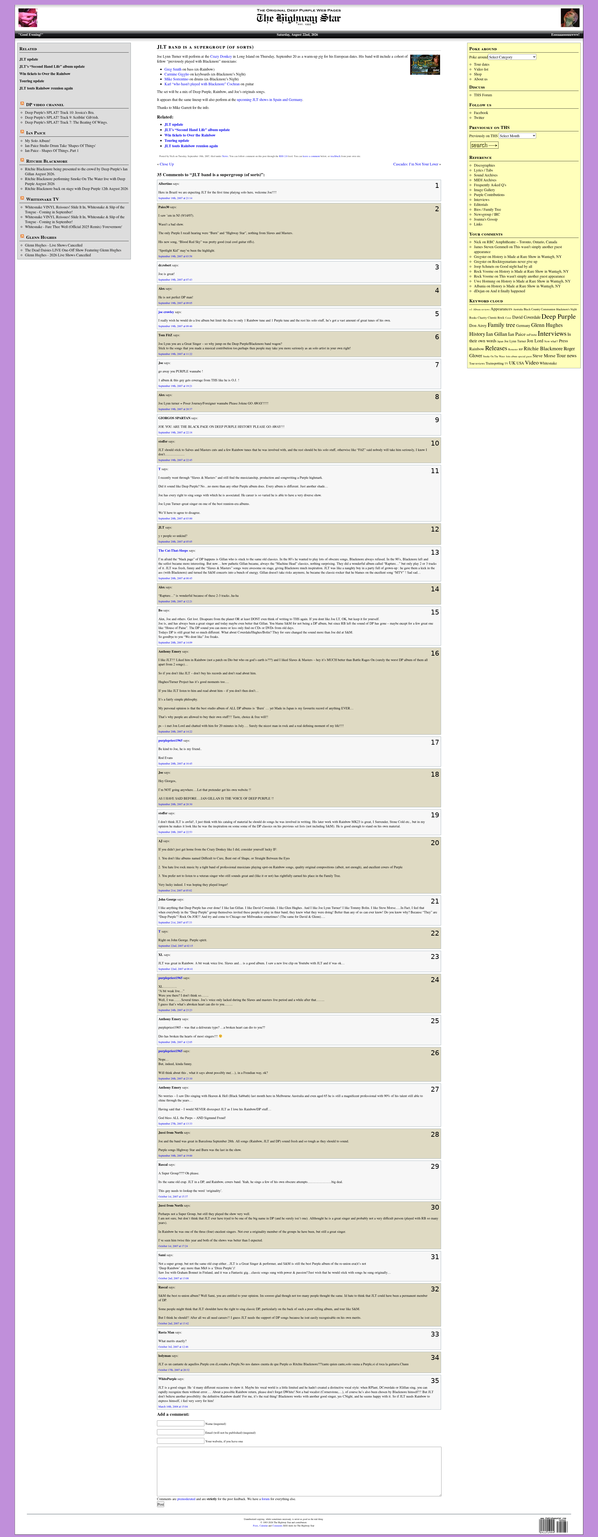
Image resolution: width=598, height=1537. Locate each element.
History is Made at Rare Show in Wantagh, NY (527, 256)
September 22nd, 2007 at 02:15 (175, 945)
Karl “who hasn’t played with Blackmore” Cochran (202, 83)
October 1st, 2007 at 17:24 (173, 1246)
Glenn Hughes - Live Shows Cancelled (53, 245)
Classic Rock (496, 317)
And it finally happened (507, 290)
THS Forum (483, 94)
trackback (335, 156)
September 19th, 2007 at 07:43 (175, 279)
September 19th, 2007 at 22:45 (175, 460)
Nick (477, 241)
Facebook (481, 112)
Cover (508, 317)
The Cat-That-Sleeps (173, 550)
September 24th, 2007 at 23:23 (175, 1010)
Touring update (31, 80)
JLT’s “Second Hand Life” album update (52, 66)
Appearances (501, 308)
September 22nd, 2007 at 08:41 (175, 969)
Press (563, 340)
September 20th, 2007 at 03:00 (175, 518)
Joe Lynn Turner (515, 341)
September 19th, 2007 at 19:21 (175, 386)
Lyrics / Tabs (483, 170)
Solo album (511, 356)
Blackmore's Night (566, 309)
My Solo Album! (37, 140)
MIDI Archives (485, 179)
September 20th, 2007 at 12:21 (175, 601)
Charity (482, 317)
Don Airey (478, 325)
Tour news (566, 355)
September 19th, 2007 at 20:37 (175, 409)
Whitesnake (548, 363)
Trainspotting (495, 363)
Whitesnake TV (42, 199)
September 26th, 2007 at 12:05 (175, 1042)
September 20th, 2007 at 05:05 (175, 541)
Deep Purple (558, 316)
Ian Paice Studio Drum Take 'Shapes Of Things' (60, 145)
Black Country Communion (539, 309)
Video (532, 362)
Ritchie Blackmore (47, 161)
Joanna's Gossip (486, 219)
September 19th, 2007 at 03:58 (175, 256)
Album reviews (481, 309)
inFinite (532, 334)
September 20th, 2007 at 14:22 (175, 731)
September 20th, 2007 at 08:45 (175, 578)
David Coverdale (526, 317)
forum (266, 1499)
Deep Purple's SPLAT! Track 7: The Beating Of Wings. (66, 122)
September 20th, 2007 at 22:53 (175, 832)
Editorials (481, 204)
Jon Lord (535, 340)
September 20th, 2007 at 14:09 (175, 642)
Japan (500, 341)
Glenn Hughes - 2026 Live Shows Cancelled (58, 254)
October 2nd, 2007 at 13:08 (173, 1278)
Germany (523, 325)
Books (473, 318)
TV (506, 363)
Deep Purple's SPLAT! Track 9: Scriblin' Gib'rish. (62, 117)
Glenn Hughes (41, 237)
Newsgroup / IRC (487, 214)
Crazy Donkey (221, 56)
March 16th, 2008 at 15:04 (173, 1406)
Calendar (264, 1525)
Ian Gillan (496, 333)
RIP (521, 349)
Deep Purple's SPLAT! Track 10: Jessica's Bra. (59, 112)
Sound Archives (486, 174)
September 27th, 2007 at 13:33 (175, 1123)
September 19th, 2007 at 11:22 (175, 354)
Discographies (484, 165)
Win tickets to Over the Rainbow (45, 73)
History (477, 333)
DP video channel (45, 104)
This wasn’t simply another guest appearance (532, 276)
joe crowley (166, 311)
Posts (255, 1525)
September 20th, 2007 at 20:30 (175, 804)
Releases (496, 347)
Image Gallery (484, 189)
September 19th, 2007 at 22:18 (175, 432)
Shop (478, 73)
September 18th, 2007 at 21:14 (175, 198)
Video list (481, 69)
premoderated (186, 1499)
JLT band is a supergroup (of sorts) (205, 46)
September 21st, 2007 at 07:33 (175, 922)
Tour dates (481, 64)
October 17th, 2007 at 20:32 (173, 1370)
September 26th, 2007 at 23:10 (175, 1078)
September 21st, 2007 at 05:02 (175, 890)
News (225, 156)
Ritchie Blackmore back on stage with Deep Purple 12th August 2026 (76, 188)
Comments (277, 1525)
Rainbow (476, 348)
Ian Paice (36, 132)
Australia (518, 309)
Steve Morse (544, 355)
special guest (525, 356)
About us (481, 78)
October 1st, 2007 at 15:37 (173, 1196)
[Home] (299, 25)
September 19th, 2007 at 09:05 (175, 303)
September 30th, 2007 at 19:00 (175, 1155)
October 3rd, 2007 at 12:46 (173, 1346)
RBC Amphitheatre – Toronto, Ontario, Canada (522, 241)
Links (478, 224)
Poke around (478, 56)
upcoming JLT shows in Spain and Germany (269, 99)
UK (512, 363)
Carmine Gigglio (176, 73)
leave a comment (311, 156)
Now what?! (551, 341)
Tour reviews (477, 363)
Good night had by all (516, 266)
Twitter (479, 117)
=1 (470, 309)
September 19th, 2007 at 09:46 (175, 326)
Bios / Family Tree (487, 209)
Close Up (167, 163)
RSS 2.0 (283, 156)
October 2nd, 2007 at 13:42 (173, 1323)
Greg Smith (173, 69)
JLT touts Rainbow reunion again (46, 88)
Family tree (501, 325)
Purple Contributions (489, 194)
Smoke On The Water (494, 356)
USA (520, 363)
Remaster (513, 349)
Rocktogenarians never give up (514, 261)
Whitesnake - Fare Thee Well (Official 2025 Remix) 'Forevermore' (73, 226)
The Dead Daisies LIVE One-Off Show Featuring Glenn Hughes (73, 249)
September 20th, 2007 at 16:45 (175, 763)
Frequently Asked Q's (490, 184)
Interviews (481, 199)
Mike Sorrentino (176, 78)
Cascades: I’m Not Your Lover (415, 163)
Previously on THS (483, 135)
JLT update (28, 59)
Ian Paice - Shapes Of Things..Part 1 (52, 150)
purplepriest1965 (170, 740)
